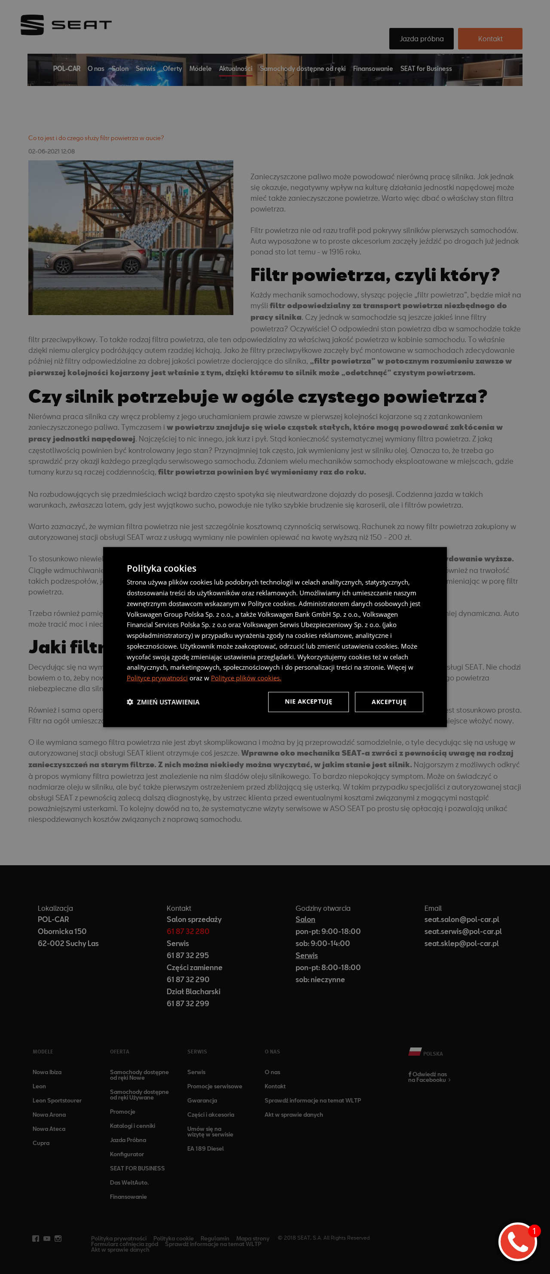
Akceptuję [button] (389, 702)
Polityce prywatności (157, 678)
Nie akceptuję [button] (308, 701)
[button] (163, 702)
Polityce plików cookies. (246, 678)
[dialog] (275, 637)
